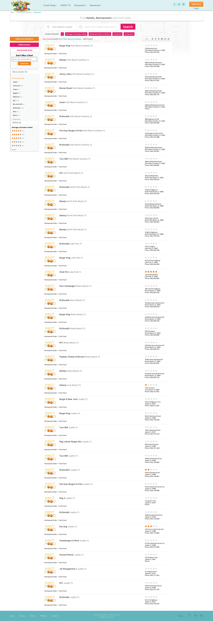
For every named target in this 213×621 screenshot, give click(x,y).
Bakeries (16, 97)
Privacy (22, 616)
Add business (24, 44)
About (12, 616)
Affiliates (43, 616)
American (16, 86)
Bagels (15, 93)
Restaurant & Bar (18, 78)
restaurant (117, 34)
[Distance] (158, 39)
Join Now (196, 4)
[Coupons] (155, 39)
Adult (15, 82)
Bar (14, 100)
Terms (32, 616)
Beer (15, 111)
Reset (14, 149)
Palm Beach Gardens (24, 12)
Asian (15, 89)
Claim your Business (24, 39)
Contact (55, 616)
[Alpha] (165, 39)
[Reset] (168, 39)
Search (128, 27)
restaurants (129, 34)
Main (12, 12)
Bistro (15, 115)
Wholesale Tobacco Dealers (100, 34)
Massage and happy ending (76, 34)
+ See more (16, 119)
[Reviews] (162, 39)
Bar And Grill (17, 104)
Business (37, 12)
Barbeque (17, 108)
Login (196, 8)
